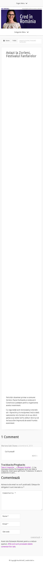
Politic (14, 40)
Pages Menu (20, 3)
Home (7, 40)
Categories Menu (20, 32)
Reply (34, 456)
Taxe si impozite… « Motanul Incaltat (16, 467)
